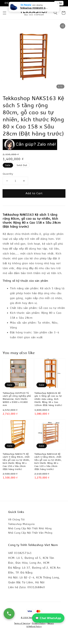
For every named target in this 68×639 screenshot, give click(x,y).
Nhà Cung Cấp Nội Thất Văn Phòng (30, 532)
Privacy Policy (39, 623)
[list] (34, 613)
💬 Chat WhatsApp (48, 618)
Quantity (8, 173)
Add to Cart (34, 193)
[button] (5, 13)
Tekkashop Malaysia (21, 524)
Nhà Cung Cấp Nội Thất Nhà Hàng (30, 528)
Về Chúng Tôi (16, 519)
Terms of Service (22, 623)
